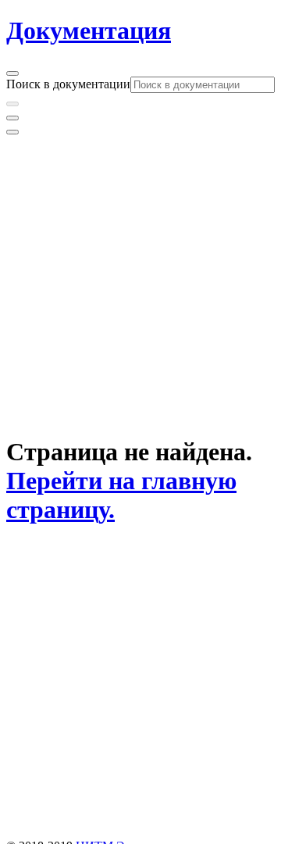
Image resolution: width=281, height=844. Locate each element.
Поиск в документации (68, 84)
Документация (88, 30)
